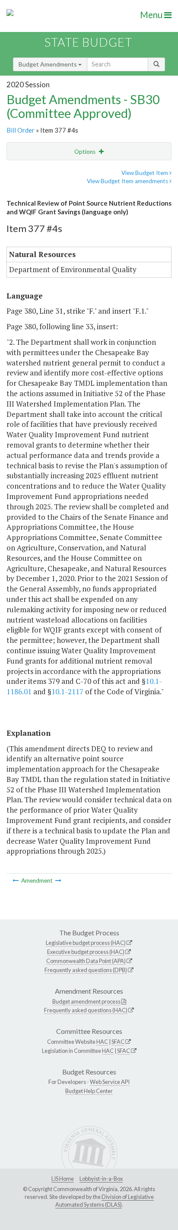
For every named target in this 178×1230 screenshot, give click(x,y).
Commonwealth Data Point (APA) (86, 960)
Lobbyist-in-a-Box (101, 1178)
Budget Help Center (89, 1090)
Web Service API (110, 1081)
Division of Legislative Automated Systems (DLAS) (104, 1200)
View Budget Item (145, 172)
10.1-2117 (67, 691)
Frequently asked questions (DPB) (85, 969)
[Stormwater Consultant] (16, 880)
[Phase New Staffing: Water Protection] (58, 880)
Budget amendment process (86, 1001)
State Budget (88, 42)
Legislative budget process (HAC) (86, 942)
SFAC (117, 1041)
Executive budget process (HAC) (85, 951)
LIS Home (62, 1178)
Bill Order (20, 130)
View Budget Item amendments (128, 181)
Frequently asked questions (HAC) (85, 1010)
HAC (102, 1041)
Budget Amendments (48, 64)
